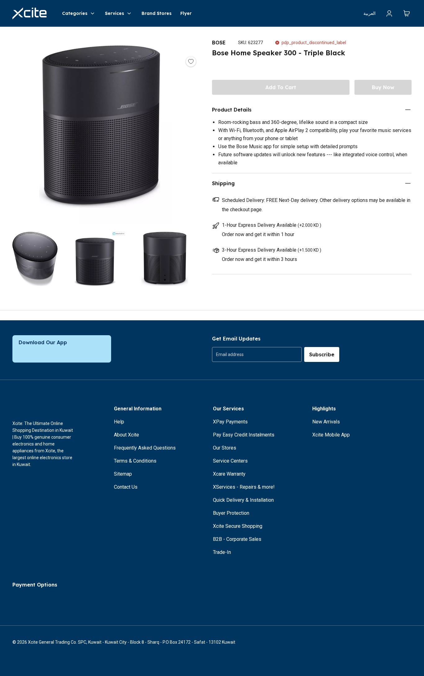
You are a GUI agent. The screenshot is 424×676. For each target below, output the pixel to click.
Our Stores (224, 448)
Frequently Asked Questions (145, 448)
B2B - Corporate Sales (237, 539)
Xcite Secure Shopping (237, 526)
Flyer (186, 13)
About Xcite (126, 435)
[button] (99, 127)
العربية (369, 13)
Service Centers (230, 461)
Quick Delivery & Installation (243, 500)
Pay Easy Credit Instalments (243, 435)
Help (119, 422)
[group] (257, 354)
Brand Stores (157, 13)
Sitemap (123, 474)
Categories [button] (75, 13)
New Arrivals (326, 422)
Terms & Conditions (135, 461)
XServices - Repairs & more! (244, 487)
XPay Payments (230, 422)
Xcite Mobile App (331, 435)
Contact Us (126, 487)
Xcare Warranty (229, 474)
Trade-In (222, 552)
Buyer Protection (231, 513)
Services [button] (114, 13)
